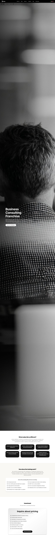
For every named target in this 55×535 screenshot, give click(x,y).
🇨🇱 (53, 1)
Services (25, 1)
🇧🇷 (50, 1)
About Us (18, 1)
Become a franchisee (11, 225)
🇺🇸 (51, 1)
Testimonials (37, 1)
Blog (33, 1)
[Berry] (3, 1)
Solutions (29, 1)
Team (22, 1)
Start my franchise (27, 531)
